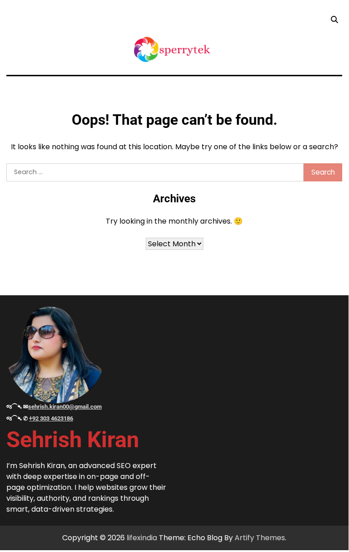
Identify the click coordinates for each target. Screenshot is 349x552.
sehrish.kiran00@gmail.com (65, 406)
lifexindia (142, 537)
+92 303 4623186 (51, 418)
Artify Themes (260, 537)
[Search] (334, 20)
